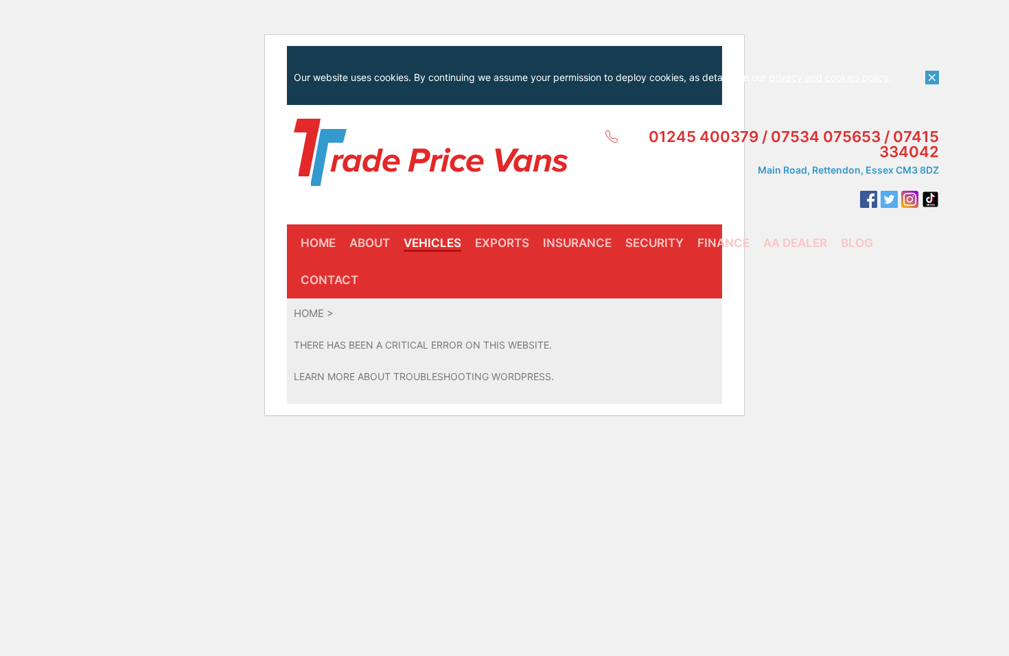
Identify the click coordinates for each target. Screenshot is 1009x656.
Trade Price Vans (431, 152)
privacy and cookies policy (829, 77)
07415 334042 (909, 144)
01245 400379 (703, 136)
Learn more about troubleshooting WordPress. (424, 376)
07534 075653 (826, 136)
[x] (932, 77)
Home (309, 313)
